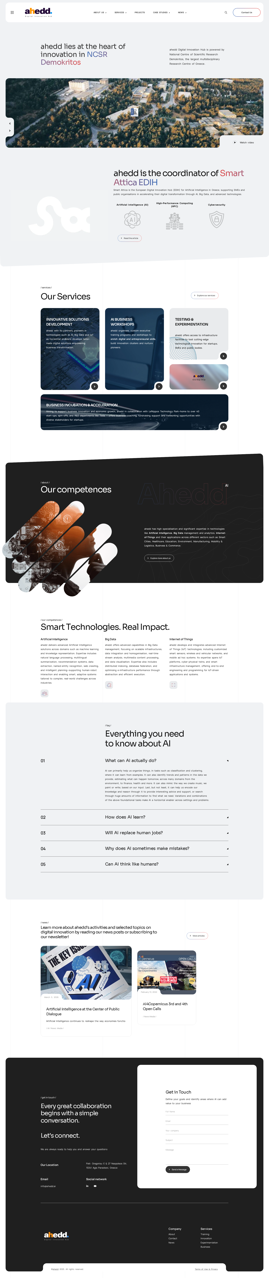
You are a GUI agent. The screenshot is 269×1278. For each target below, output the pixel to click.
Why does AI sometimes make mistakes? (147, 848)
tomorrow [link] (153, 779)
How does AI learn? (125, 817)
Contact (173, 1238)
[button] (241, 141)
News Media (56, 1028)
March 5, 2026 (51, 997)
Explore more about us (160, 558)
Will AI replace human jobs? (134, 832)
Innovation (206, 1238)
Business (205, 1246)
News (171, 1242)
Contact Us (246, 12)
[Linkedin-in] (87, 1186)
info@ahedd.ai (48, 1186)
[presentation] (10, 122)
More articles (199, 935)
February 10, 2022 (149, 992)
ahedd (56, 1269)
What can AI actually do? (130, 760)
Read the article (131, 238)
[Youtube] (95, 1186)
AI (48, 1028)
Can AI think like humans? (131, 864)
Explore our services (206, 295)
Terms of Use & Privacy (206, 1269)
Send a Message (179, 1169)
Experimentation (209, 1242)
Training (205, 1234)
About (172, 1234)
